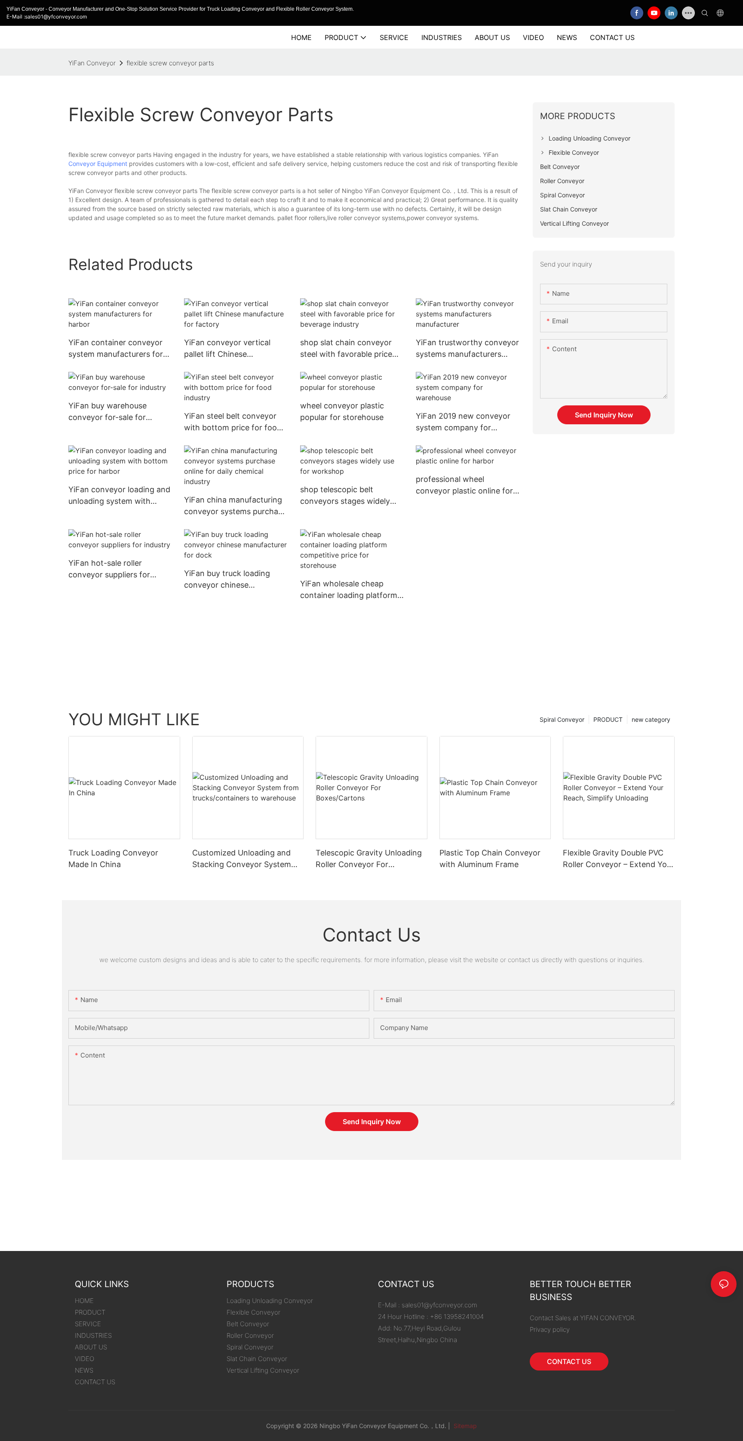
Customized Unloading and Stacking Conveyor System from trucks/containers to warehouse (241, 859)
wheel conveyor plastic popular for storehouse (342, 411)
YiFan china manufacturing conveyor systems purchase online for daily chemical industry (235, 506)
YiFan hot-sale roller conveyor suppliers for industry (109, 569)
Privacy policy (550, 1329)
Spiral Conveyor (562, 719)
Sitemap (464, 1425)
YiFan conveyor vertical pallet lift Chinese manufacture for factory (228, 349)
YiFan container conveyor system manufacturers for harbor (115, 349)
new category (651, 719)
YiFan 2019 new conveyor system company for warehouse (463, 422)
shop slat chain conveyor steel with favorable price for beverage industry (346, 349)
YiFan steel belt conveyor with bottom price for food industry (233, 422)
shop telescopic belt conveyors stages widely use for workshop (345, 496)
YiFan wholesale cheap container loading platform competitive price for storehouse (348, 590)
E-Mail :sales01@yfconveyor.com (46, 16)
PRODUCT (608, 719)
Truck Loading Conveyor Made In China (113, 858)
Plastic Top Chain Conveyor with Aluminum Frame (489, 858)
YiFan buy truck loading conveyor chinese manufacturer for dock (227, 580)
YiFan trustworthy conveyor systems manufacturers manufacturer (467, 349)
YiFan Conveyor (92, 63)
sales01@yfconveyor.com (439, 1305)
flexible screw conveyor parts (170, 63)
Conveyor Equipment (97, 163)
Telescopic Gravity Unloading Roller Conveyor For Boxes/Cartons (369, 859)
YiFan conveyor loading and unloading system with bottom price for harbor (119, 496)
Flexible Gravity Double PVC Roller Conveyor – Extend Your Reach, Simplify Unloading (618, 859)
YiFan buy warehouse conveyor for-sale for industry (107, 412)
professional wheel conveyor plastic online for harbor (464, 486)
